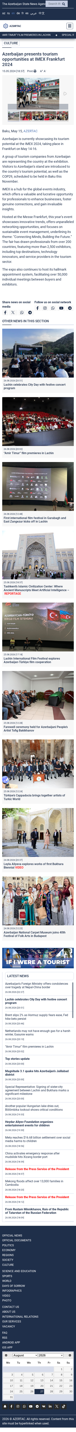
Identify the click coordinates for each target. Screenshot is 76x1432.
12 (31, 1380)
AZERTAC (30, 131)
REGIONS (8, 1255)
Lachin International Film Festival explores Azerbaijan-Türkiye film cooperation (32, 660)
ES (26, 13)
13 (41, 1380)
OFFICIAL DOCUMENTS (16, 1240)
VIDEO (6, 1295)
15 (60, 1380)
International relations (20, 1316)
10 (11, 1380)
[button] (38, 94)
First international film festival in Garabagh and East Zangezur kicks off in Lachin (35, 519)
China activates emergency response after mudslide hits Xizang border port (32, 1155)
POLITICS (8, 1245)
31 (11, 1397)
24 (11, 1391)
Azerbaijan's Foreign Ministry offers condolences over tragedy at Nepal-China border (36, 985)
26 (31, 1391)
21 (51, 1385)
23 (70, 1385)
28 (51, 1391)
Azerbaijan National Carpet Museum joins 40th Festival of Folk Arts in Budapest (34, 934)
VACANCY (8, 1326)
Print (30, 71)
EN (13, 13)
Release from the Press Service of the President (37, 1169)
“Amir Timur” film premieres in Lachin (29, 453)
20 (41, 1385)
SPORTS (7, 1276)
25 (21, 1391)
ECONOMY (8, 1250)
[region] (39, 1102)
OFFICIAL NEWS (12, 1235)
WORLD (6, 1281)
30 (70, 1391)
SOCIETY (7, 1260)
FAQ (4, 1332)
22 (60, 1385)
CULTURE (11, 43)
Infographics (12, 1290)
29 (60, 1391)
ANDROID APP (11, 1342)
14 (51, 1380)
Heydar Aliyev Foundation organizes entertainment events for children (29, 1123)
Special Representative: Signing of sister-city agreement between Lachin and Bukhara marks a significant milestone (37, 1090)
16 (70, 1380)
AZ (3, 13)
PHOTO (6, 1300)
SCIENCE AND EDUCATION (19, 1271)
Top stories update (17, 1059)
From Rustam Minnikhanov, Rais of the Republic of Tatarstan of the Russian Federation (37, 1211)
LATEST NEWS (18, 976)
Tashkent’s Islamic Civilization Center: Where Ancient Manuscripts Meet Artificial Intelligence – (36, 590)
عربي (33, 13)
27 (41, 1391)
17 (11, 1385)
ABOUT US (8, 1311)
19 (31, 1385)
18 (21, 1385)
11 (21, 1380)
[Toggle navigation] (68, 26)
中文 (42, 13)
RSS (4, 1337)
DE (18, 13)
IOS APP (7, 1347)
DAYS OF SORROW (13, 1286)
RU (8, 13)
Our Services (11, 1321)
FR (23, 13)
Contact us (10, 1307)
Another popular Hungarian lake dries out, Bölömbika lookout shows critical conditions (34, 1107)
